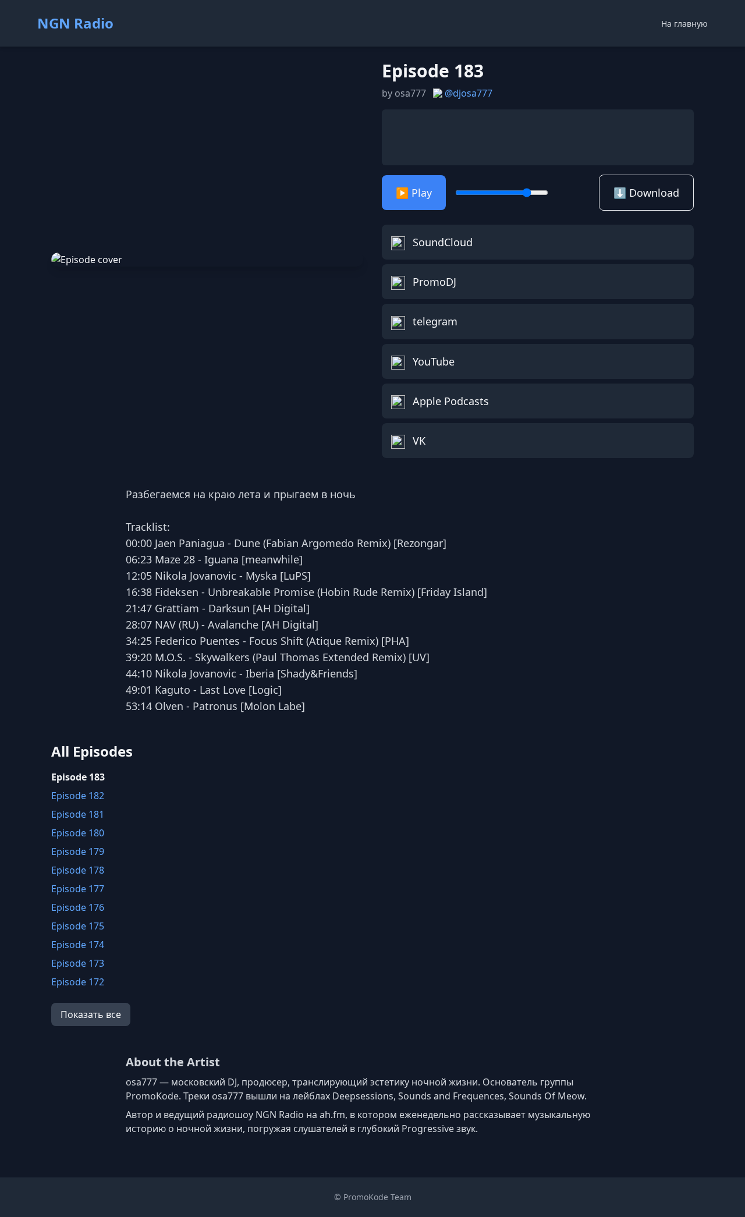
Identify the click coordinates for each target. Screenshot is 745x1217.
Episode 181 (77, 814)
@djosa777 (468, 93)
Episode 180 (77, 832)
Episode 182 (77, 795)
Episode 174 (77, 944)
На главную (684, 23)
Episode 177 (77, 888)
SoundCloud (441, 242)
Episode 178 (77, 870)
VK (417, 441)
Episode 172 (77, 981)
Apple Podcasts (449, 401)
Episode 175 (77, 926)
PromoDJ (433, 282)
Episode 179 (77, 851)
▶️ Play (414, 193)
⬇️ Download (646, 193)
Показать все (91, 1014)
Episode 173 (77, 963)
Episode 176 (77, 907)
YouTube (432, 361)
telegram (433, 321)
